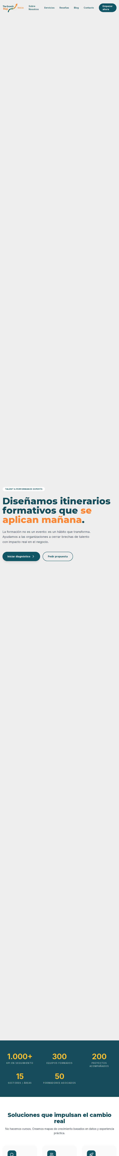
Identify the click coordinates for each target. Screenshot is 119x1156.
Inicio (21, 7)
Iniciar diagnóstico (18, 556)
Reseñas (64, 7)
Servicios (49, 7)
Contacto (89, 7)
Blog (76, 7)
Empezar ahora (107, 8)
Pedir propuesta (58, 556)
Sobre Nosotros (34, 8)
